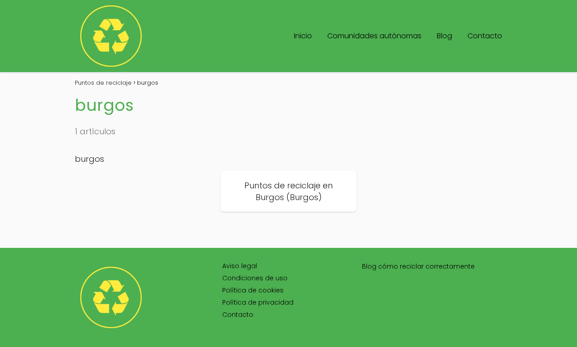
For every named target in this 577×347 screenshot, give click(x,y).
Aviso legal (239, 265)
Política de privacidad (257, 302)
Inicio (303, 36)
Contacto (484, 36)
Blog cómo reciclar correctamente (418, 266)
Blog (444, 36)
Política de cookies (253, 290)
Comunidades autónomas (374, 36)
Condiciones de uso (255, 278)
